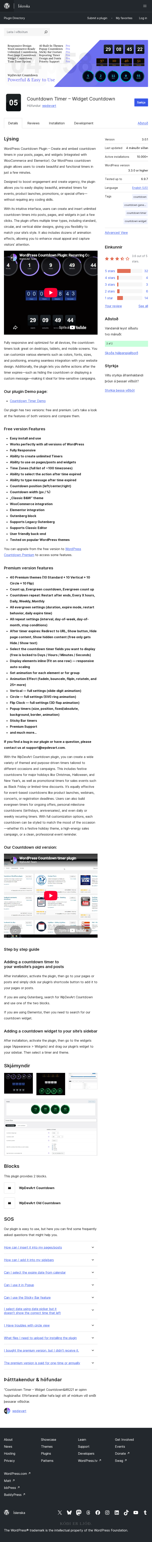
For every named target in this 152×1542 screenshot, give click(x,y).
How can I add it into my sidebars (29, 1260)
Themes (47, 1446)
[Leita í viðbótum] (46, 32)
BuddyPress (15, 1495)
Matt (9, 1481)
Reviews (33, 123)
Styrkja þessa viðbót (120, 390)
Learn (82, 1440)
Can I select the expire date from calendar (35, 1272)
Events (120, 1446)
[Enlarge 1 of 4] (28, 1078)
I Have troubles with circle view (27, 1325)
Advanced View (116, 233)
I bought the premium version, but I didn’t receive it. (41, 1350)
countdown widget (135, 221)
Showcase (48, 1440)
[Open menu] (145, 6)
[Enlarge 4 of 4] (92, 1104)
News (8, 1446)
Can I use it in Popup (19, 1285)
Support (83, 1446)
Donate (122, 1453)
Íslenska (19, 1513)
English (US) (140, 187)
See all (143, 306)
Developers (86, 1453)
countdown (139, 196)
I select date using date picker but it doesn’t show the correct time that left (32, 1311)
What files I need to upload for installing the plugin (40, 1338)
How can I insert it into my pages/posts (33, 1247)
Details (13, 123)
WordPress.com (17, 1474)
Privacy (9, 1461)
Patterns (47, 1461)
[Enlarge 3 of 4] (92, 1078)
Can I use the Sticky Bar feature (27, 1297)
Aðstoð (143, 123)
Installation (57, 123)
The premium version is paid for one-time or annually (42, 1363)
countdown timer (136, 212)
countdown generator (136, 205)
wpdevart (49, 106)
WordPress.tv (90, 1461)
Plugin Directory (14, 18)
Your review (113, 306)
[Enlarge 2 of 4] (60, 1078)
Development (83, 123)
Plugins (46, 1453)
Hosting (9, 1453)
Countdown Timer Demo (28, 401)
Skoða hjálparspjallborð (121, 353)
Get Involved (124, 1440)
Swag (121, 1461)
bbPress (12, 1488)
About (8, 1440)
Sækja (141, 102)
